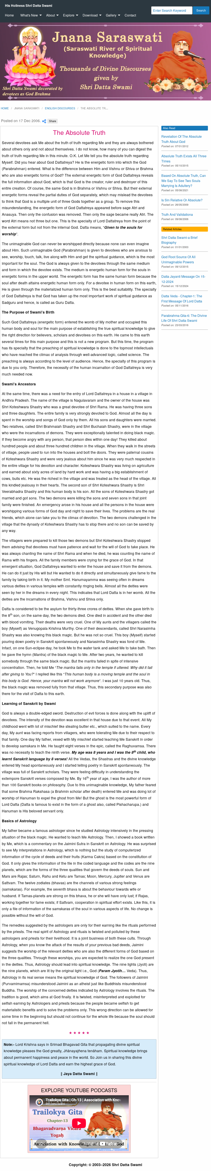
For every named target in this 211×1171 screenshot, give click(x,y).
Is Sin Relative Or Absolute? (182, 200)
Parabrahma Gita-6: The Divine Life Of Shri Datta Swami (184, 318)
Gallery (111, 15)
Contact (130, 15)
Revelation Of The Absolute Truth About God (181, 139)
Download (90, 15)
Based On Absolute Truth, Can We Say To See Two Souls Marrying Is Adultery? (183, 180)
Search (201, 10)
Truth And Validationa (177, 214)
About (50, 15)
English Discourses (60, 108)
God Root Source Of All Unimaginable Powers (178, 259)
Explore (68, 15)
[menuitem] (28, 5)
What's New (29, 15)
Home (9, 15)
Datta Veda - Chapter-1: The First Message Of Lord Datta (181, 298)
